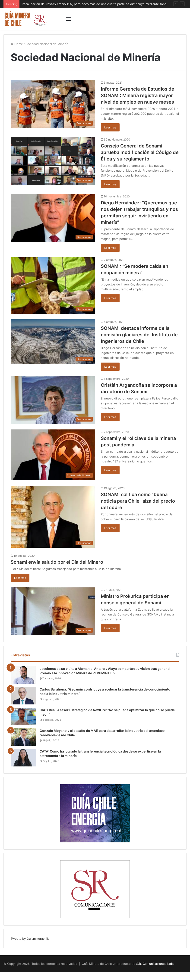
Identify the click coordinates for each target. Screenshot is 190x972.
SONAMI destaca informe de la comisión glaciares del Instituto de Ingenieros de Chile (139, 334)
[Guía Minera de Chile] (25, 18)
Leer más (110, 127)
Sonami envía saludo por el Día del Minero (57, 562)
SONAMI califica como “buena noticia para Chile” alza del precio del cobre (138, 501)
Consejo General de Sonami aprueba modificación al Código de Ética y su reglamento (140, 152)
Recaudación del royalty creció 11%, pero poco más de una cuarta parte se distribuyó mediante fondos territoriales (105, 4)
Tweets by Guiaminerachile (30, 938)
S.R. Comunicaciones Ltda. (155, 963)
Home (18, 44)
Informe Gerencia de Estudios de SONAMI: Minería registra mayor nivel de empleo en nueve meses (137, 95)
